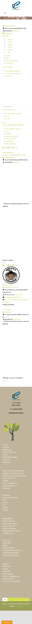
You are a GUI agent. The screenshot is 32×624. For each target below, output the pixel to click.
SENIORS (5, 510)
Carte (7, 58)
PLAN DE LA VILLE (8, 533)
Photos (8, 56)
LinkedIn (10, 49)
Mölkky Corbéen (7, 285)
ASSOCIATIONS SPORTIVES (11, 553)
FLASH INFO (6, 571)
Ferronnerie (7, 312)
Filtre (4, 122)
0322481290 (16, 319)
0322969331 (16, 31)
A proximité (9, 63)
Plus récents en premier (13, 71)
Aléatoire (8, 76)
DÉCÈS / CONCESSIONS (10, 483)
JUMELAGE (6, 460)
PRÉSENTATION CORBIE (10, 457)
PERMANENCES (7, 518)
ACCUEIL (5, 445)
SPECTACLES (7, 540)
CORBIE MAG (6, 462)
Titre (7, 131)
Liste (5, 147)
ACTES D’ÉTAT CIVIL (9, 478)
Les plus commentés (12, 136)
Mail (8, 52)
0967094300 (16, 162)
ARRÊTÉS (5, 564)
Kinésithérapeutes (9, 26)
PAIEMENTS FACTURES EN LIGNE (13, 473)
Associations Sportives (11, 287)
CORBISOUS (6, 495)
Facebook (10, 39)
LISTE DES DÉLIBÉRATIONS (11, 576)
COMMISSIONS (7, 450)
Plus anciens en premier (13, 73)
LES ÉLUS (6, 447)
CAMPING (6, 507)
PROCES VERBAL (8, 574)
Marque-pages (8, 33)
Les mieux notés (11, 139)
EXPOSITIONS (7, 543)
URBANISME (6, 488)
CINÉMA (5, 545)
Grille (10, 147)
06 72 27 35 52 (18, 295)
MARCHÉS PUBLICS (9, 579)
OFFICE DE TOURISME (9, 528)
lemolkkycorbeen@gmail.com (13, 297)
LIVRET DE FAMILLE (9, 486)
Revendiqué (9, 141)
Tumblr (9, 47)
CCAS (4, 505)
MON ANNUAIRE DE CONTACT (12, 531)
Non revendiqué (10, 144)
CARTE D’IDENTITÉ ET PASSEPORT (13, 471)
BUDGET (5, 455)
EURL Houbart (7, 309)
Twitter (9, 42)
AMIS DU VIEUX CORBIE (10, 523)
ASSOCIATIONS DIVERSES (11, 555)
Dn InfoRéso (18, 606)
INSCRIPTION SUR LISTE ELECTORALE (14, 476)
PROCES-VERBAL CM (9, 452)
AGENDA (5, 569)
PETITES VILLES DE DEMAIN (11, 581)
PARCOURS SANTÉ (8, 548)
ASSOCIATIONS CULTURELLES (12, 550)
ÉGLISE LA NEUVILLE (9, 526)
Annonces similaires (12, 61)
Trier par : (7, 67)
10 (7, 380)
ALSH (4, 500)
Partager (6, 36)
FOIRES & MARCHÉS (9, 521)
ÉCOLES (5, 502)
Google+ (10, 44)
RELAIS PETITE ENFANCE (10, 498)
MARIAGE (5, 481)
